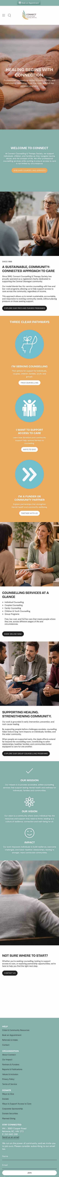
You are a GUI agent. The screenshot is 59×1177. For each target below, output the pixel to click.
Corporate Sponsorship (12, 1108)
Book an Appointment (11, 1035)
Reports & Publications (12, 1069)
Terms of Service (9, 1084)
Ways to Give (8, 1094)
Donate (5, 1099)
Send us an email (10, 1137)
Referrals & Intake (10, 1040)
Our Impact (7, 1059)
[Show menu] (3, 15)
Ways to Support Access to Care (16, 1103)
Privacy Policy (8, 1079)
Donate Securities (10, 1113)
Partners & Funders (10, 1064)
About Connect (9, 1054)
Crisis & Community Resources (15, 1030)
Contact (5, 1045)
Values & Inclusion (10, 1074)
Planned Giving (8, 1118)
